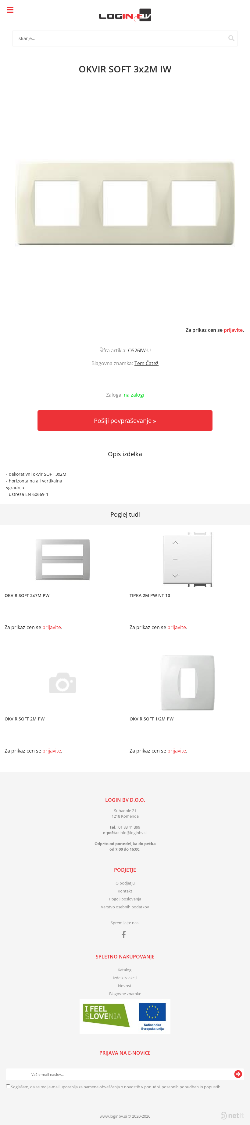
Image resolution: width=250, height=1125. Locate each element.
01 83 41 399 (129, 827)
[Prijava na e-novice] (238, 1074)
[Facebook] (125, 936)
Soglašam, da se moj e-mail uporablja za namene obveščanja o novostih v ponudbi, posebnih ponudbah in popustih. (116, 1087)
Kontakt (125, 891)
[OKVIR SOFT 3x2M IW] (125, 203)
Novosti (125, 985)
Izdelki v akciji (125, 977)
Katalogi (125, 970)
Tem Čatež (146, 363)
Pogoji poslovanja (125, 899)
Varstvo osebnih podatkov (125, 907)
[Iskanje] (231, 38)
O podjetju (125, 883)
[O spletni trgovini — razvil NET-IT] (232, 1116)
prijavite (233, 330)
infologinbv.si (133, 832)
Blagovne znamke (125, 993)
